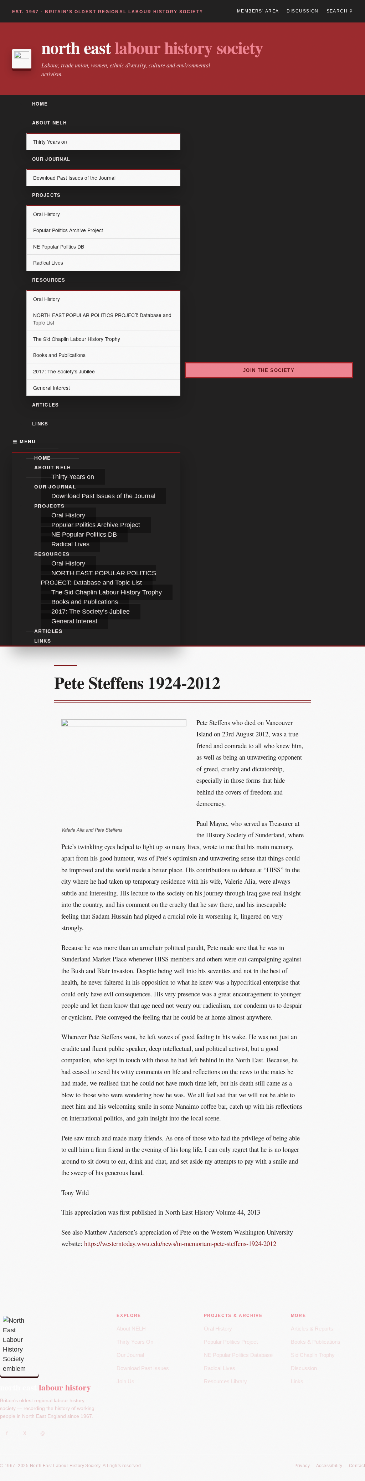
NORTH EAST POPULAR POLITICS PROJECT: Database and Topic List (102, 318)
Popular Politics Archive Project (68, 230)
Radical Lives (48, 262)
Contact (357, 1465)
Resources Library (225, 1381)
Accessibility (329, 1465)
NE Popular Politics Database (238, 1355)
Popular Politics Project (231, 1342)
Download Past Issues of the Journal (74, 177)
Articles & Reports (312, 1329)
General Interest (51, 387)
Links (40, 423)
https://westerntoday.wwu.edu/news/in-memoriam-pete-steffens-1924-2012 (180, 1243)
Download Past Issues (143, 1368)
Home (40, 103)
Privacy (302, 1465)
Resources (49, 279)
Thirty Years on (50, 141)
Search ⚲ (340, 11)
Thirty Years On (135, 1342)
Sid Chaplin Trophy (313, 1355)
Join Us (125, 1381)
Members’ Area (258, 11)
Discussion (302, 11)
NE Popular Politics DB (58, 246)
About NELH (49, 122)
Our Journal (51, 158)
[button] (96, 441)
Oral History (46, 214)
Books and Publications (59, 354)
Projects (46, 194)
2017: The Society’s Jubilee (64, 371)
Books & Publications (315, 1342)
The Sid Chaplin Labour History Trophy (76, 338)
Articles (45, 404)
